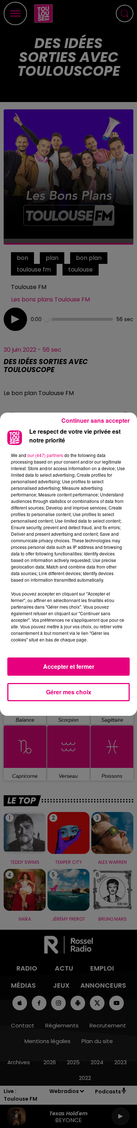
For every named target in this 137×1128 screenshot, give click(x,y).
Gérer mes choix (68, 692)
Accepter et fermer (68, 666)
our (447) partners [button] (45, 455)
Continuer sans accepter (95, 420)
